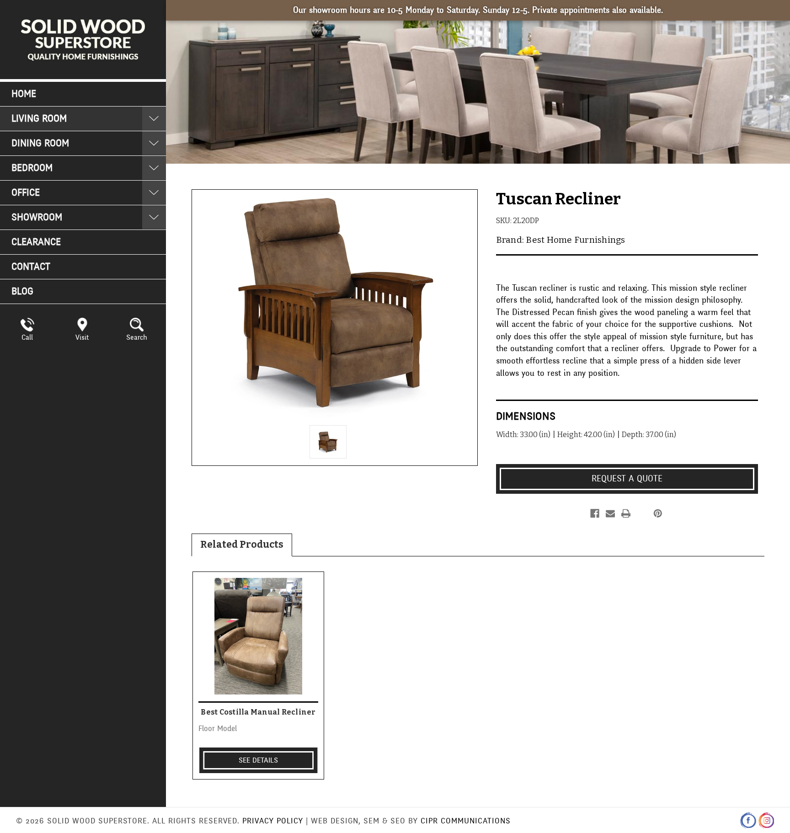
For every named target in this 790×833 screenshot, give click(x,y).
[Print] (625, 513)
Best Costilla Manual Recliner (258, 712)
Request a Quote (627, 479)
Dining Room (40, 143)
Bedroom (32, 168)
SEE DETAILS (258, 760)
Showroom (36, 217)
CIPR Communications (466, 821)
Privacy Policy (272, 821)
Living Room (39, 118)
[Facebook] (594, 513)
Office (25, 192)
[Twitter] (641, 513)
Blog (22, 291)
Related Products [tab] (241, 544)
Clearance (36, 242)
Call (27, 337)
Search (136, 337)
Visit (82, 337)
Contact (30, 266)
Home (23, 94)
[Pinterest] (657, 513)
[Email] (610, 513)
